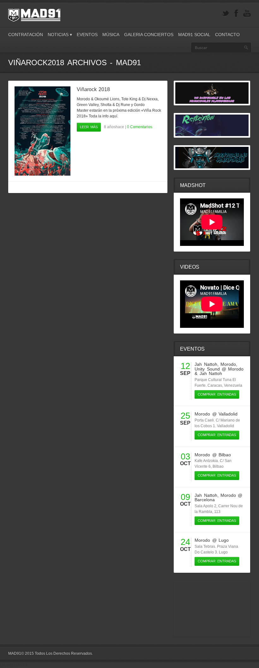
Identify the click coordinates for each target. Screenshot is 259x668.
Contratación (25, 34)
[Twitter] (225, 13)
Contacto (227, 34)
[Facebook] (236, 13)
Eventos (87, 34)
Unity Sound (207, 368)
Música (110, 34)
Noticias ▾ (60, 34)
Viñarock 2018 (93, 89)
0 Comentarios (139, 127)
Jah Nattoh (206, 364)
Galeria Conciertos (148, 34)
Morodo (228, 364)
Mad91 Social (194, 34)
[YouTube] (247, 13)
